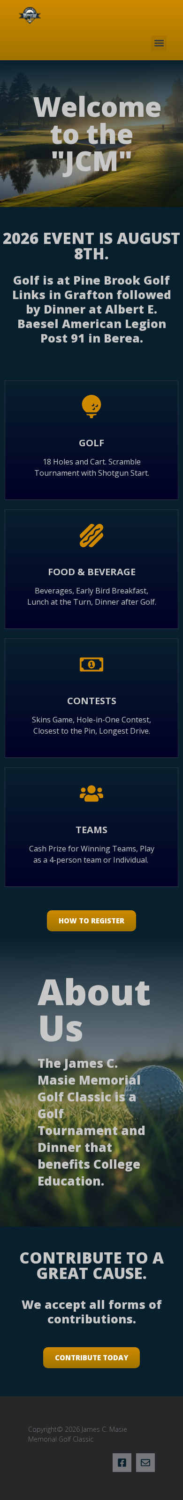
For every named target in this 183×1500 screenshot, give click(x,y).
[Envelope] (145, 1462)
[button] (159, 43)
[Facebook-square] (122, 1462)
